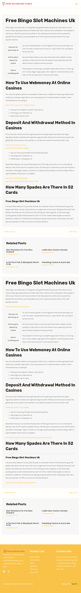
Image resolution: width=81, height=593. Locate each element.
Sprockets (33, 566)
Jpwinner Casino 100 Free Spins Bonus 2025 (22, 181)
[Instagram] (9, 571)
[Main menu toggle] (76, 4)
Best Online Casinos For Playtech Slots (20, 105)
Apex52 (74, 584)
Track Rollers (35, 560)
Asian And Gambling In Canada (17, 148)
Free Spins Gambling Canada (16, 178)
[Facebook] (4, 571)
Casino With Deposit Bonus (16, 145)
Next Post (74, 232)
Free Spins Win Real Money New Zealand (21, 483)
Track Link (33, 569)
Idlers (32, 563)
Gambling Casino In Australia (56, 262)
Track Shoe (34, 572)
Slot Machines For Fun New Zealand (19, 251)
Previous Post (8, 232)
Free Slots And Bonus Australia (17, 307)
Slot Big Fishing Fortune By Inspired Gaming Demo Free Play (28, 437)
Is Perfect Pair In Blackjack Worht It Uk (22, 263)
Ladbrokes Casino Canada (54, 250)
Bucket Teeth (35, 557)
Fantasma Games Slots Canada (17, 407)
